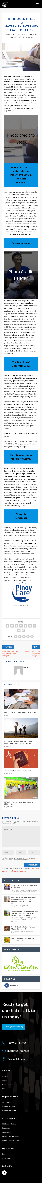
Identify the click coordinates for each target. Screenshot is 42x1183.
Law (18, 37)
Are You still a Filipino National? (17, 771)
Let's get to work (12, 1026)
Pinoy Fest (25, 892)
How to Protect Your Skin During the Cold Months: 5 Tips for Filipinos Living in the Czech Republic (23, 900)
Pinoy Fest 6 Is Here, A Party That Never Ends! (24, 887)
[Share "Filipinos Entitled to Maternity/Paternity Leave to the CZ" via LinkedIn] (25, 626)
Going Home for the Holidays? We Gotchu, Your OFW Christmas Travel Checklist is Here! (24, 913)
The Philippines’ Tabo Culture (22, 938)
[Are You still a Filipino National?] (21, 758)
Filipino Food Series (27, 931)
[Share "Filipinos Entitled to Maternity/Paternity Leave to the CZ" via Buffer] (30, 626)
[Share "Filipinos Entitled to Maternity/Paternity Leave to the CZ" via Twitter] (12, 626)
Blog (21, 906)
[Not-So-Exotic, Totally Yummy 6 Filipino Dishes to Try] (7, 928)
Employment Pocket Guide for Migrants (21, 712)
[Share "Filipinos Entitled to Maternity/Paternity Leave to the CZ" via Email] (19, 630)
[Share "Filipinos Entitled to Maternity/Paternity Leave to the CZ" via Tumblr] (16, 626)
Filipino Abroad (26, 890)
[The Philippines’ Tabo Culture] (7, 940)
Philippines (14, 933)
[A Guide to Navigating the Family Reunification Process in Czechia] (21, 728)
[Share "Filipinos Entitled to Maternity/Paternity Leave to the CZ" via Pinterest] (21, 626)
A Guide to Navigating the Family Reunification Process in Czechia (18, 742)
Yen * (14, 34)
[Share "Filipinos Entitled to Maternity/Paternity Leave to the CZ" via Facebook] (7, 626)
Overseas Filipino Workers (21, 920)
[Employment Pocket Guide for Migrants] (21, 699)
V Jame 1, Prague (16, 1059)
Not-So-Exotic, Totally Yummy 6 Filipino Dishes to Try (24, 928)
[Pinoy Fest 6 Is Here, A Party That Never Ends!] (7, 887)
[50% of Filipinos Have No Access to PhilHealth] (21, 788)
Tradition (32, 892)
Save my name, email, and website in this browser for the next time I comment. (18, 859)
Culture (23, 941)
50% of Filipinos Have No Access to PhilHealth (18, 803)
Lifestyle (25, 906)
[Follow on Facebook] (4, 1172)
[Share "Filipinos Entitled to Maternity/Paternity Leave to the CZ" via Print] (23, 630)
